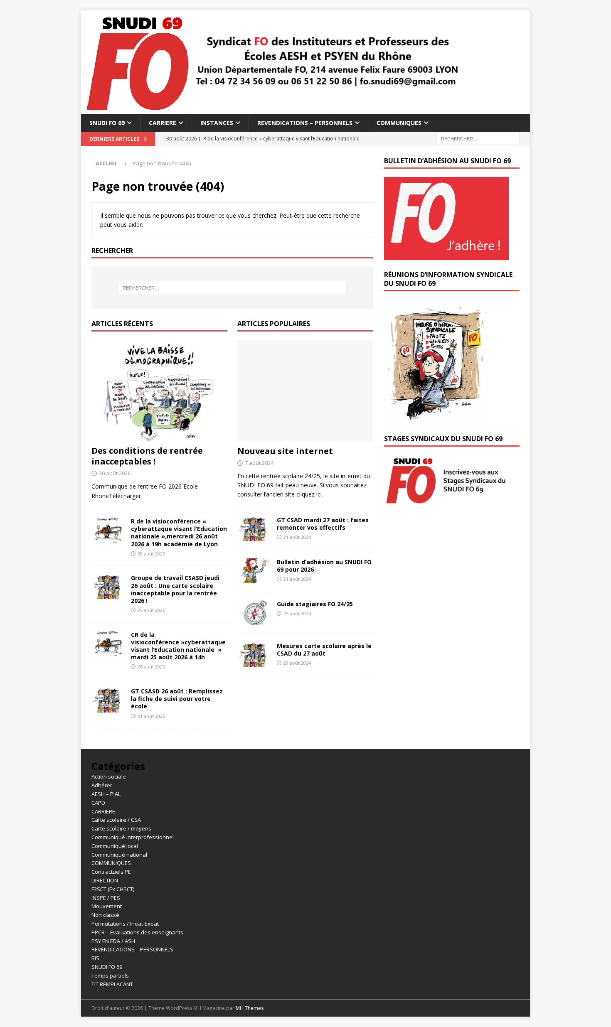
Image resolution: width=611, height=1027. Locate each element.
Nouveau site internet (285, 451)
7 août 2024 (259, 463)
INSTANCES (216, 123)
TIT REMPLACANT (112, 984)
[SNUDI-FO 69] (272, 109)
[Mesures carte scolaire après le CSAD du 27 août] (254, 654)
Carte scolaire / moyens (121, 828)
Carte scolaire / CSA (116, 819)
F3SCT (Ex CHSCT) (112, 889)
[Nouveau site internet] (305, 391)
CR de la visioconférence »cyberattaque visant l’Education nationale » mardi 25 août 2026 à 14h (178, 646)
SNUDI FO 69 (107, 123)
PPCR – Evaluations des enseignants (137, 932)
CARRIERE (162, 123)
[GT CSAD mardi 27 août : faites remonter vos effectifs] (254, 528)
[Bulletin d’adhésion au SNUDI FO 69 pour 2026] (254, 570)
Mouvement (106, 906)
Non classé (105, 915)
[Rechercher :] (478, 139)
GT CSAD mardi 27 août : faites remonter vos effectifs (323, 523)
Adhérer (101, 785)
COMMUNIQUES (399, 123)
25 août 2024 (297, 613)
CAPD (98, 802)
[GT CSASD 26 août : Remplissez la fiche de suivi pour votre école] (108, 700)
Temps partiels (110, 975)
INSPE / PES (105, 898)
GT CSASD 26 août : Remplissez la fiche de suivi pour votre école (177, 698)
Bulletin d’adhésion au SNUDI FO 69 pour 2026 (324, 565)
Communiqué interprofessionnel (132, 837)
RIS (95, 958)
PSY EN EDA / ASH (113, 941)
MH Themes (250, 1008)
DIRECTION (104, 880)
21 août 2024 (297, 537)
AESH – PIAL (106, 794)
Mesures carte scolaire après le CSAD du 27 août (324, 649)
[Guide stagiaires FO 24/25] (254, 612)
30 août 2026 (115, 473)
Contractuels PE (111, 871)
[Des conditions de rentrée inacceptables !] (159, 391)
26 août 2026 (151, 610)
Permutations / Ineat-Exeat (125, 923)
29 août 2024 (297, 663)
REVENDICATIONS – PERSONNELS (304, 123)
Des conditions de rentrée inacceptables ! (147, 456)
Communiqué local (114, 846)
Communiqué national (119, 854)
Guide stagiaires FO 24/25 (315, 604)
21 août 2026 (151, 716)
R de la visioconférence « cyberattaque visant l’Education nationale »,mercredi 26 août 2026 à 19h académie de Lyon (179, 532)
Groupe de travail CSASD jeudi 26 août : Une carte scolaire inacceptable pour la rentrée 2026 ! (175, 589)
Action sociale (108, 776)
